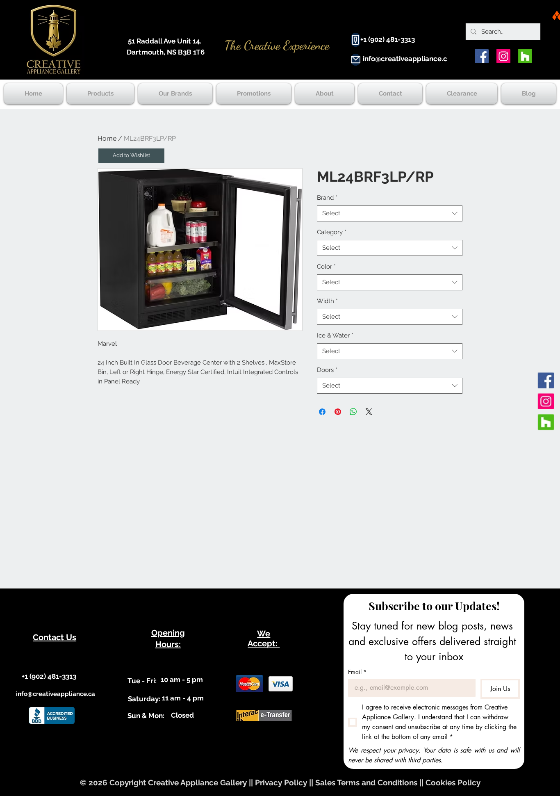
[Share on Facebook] (322, 412)
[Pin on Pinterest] (338, 412)
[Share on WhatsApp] (353, 412)
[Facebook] (482, 56)
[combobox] (389, 213)
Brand (327, 197)
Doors (327, 370)
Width (327, 301)
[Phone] (355, 40)
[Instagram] (503, 56)
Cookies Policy (453, 782)
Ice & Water (335, 335)
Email (357, 671)
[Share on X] (369, 412)
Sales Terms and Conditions (366, 782)
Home (107, 138)
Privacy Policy (281, 782)
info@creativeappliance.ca (407, 59)
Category (331, 232)
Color (326, 266)
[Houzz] (525, 56)
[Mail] (355, 60)
